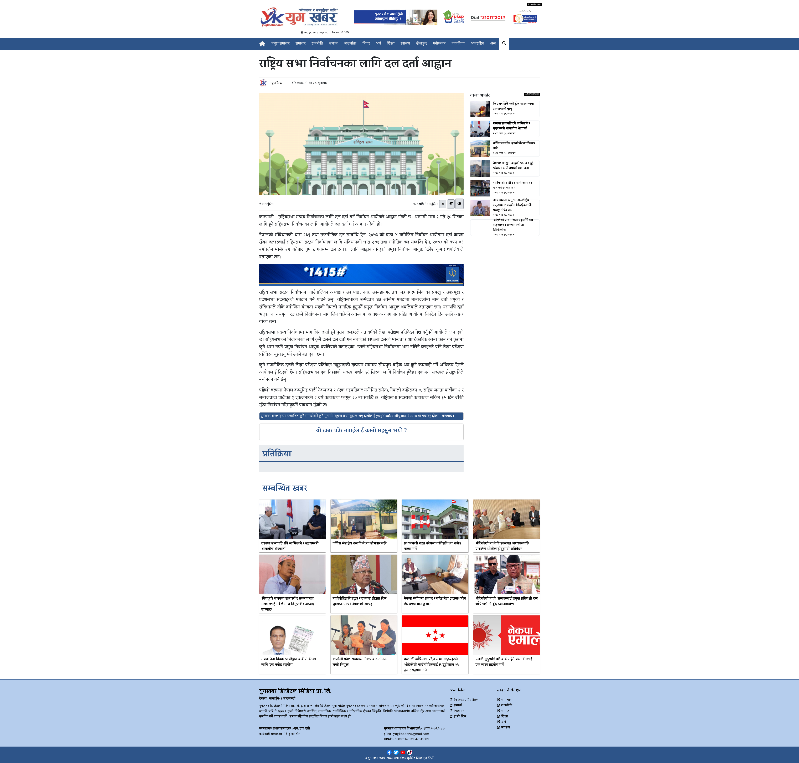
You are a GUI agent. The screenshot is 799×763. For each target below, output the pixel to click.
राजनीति (317, 44)
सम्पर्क (458, 705)
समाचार (300, 44)
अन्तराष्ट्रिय (477, 44)
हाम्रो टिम (460, 716)
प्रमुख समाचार (280, 44)
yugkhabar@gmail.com (411, 734)
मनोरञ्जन (439, 44)
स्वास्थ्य (405, 44)
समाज (333, 44)
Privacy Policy (466, 700)
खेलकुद (421, 44)
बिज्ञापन (459, 711)
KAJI (431, 758)
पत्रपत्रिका (458, 44)
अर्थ (378, 44)
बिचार (366, 44)
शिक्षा (391, 44)
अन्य (493, 44)
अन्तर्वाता (350, 44)
